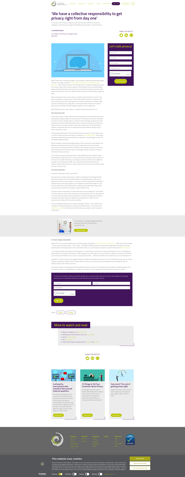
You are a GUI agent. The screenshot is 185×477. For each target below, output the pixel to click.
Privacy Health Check (74, 447)
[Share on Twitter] (121, 35)
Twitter (88, 342)
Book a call (116, 4)
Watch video (81, 230)
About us (83, 441)
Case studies (118, 444)
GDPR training (74, 444)
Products (72, 4)
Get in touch (121, 81)
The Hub (72, 439)
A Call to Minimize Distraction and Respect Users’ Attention (75, 84)
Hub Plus (72, 441)
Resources (106, 4)
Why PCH (81, 4)
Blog (116, 439)
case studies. (91, 334)
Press (116, 441)
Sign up (58, 301)
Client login (126, 4)
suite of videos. (71, 337)
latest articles (82, 332)
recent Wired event (89, 135)
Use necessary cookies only (140, 468)
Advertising (95, 444)
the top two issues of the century (105, 243)
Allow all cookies (140, 458)
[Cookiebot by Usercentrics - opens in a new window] (42, 474)
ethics (61, 312)
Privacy (70, 312)
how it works (69, 339)
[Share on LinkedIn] (126, 35)
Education (95, 441)
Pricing (98, 4)
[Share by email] (131, 35)
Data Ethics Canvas (57, 208)
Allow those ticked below (140, 463)
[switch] (74, 474)
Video (116, 446)
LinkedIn (96, 342)
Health (94, 446)
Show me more (109, 474)
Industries (90, 4)
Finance (94, 439)
